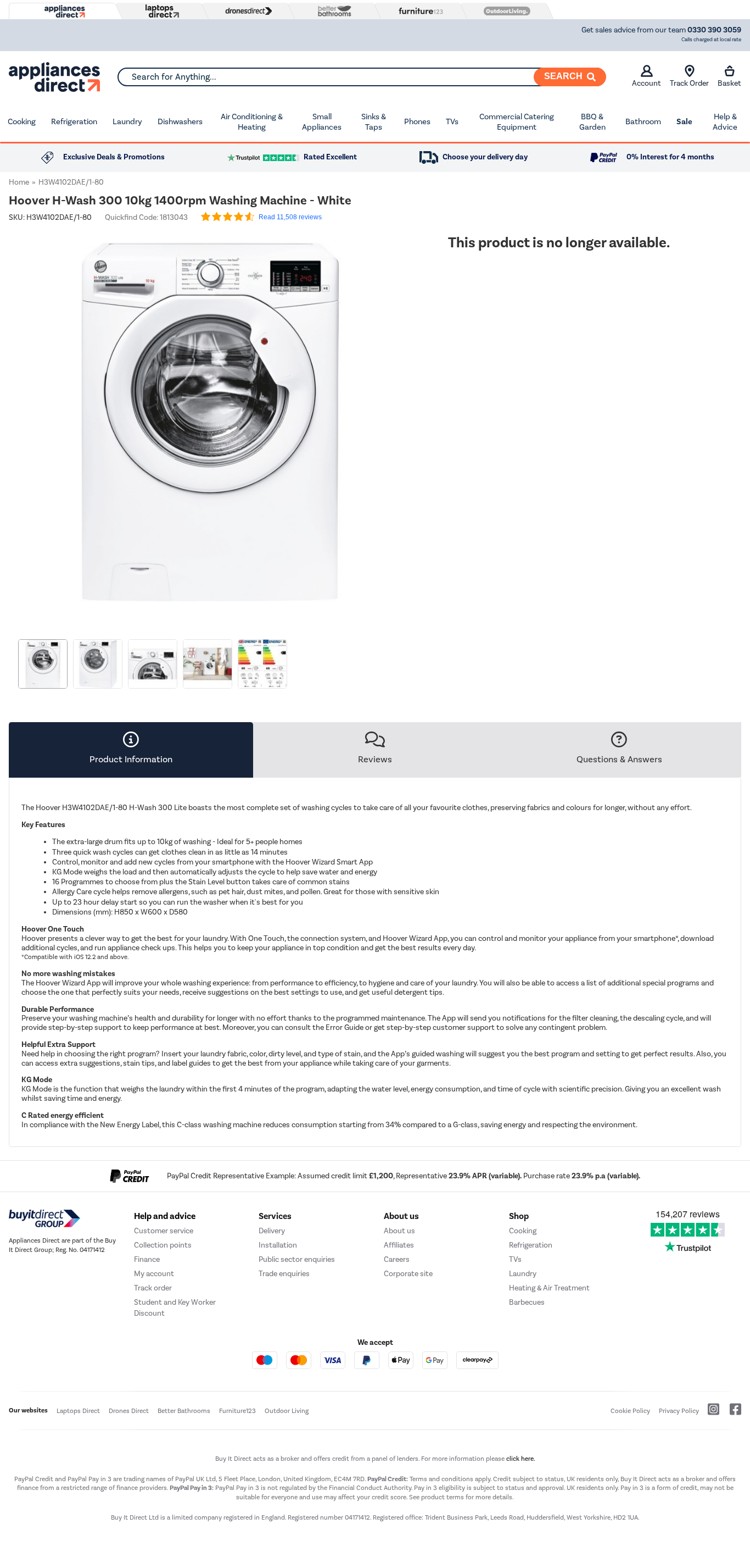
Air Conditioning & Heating (252, 122)
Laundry (127, 121)
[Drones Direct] (246, 11)
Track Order (689, 83)
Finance (147, 1259)
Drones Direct (129, 1411)
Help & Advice (725, 122)
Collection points (163, 1245)
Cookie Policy (630, 1411)
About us (399, 1230)
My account (154, 1273)
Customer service (163, 1230)
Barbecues (527, 1302)
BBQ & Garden (592, 122)
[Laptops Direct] (160, 11)
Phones (417, 121)
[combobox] (362, 77)
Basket (729, 83)
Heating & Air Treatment (549, 1288)
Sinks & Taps (373, 122)
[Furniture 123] (418, 11)
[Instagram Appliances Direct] (710, 1413)
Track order (153, 1288)
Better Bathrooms (184, 1411)
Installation (278, 1245)
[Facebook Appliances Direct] (731, 1413)
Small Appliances (322, 122)
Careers (397, 1259)
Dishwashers (180, 121)
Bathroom (643, 121)
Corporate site (408, 1273)
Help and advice (164, 1216)
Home (19, 182)
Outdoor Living (287, 1411)
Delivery (272, 1230)
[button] (404, 415)
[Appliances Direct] (63, 11)
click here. (520, 1458)
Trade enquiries (284, 1273)
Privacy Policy (679, 1411)
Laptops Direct (78, 1411)
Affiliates (399, 1245)
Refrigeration (74, 121)
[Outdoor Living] (504, 11)
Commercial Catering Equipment (516, 122)
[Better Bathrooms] (332, 10)
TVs (452, 121)
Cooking (22, 121)
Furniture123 (237, 1411)
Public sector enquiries (297, 1259)
